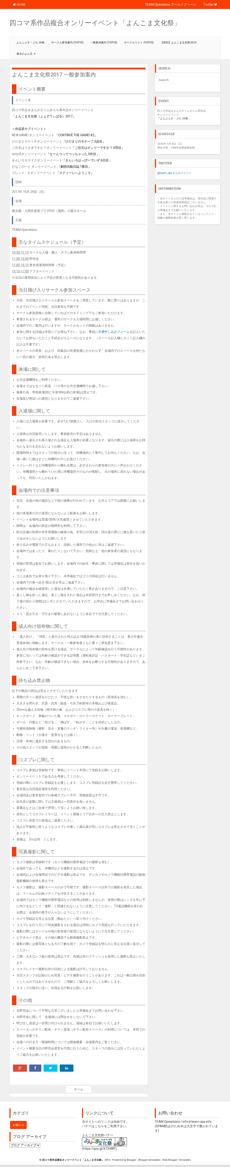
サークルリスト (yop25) (139, 42)
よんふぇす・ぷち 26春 (30, 42)
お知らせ (18, 1125)
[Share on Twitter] (51, 1068)
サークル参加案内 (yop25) (67, 42)
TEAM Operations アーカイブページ (170, 4)
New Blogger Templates (176, 1159)
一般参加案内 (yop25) (103, 42)
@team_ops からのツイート (174, 173)
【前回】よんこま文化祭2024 (178, 42)
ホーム (78, 1089)
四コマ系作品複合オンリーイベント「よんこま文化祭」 (95, 22)
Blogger (132, 1159)
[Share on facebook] (35, 1068)
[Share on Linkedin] (66, 1068)
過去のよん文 (24, 53)
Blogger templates (149, 1159)
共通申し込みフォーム (114, 332)
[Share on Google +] (20, 1068)
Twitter (208, 4)
